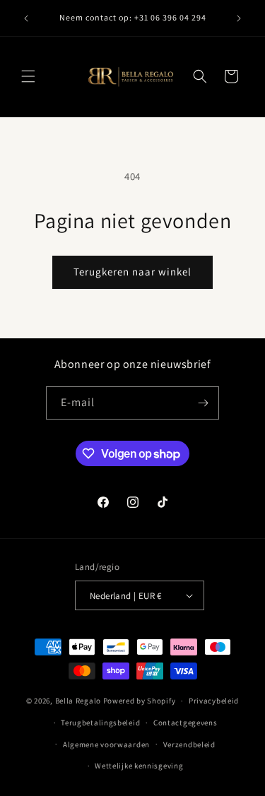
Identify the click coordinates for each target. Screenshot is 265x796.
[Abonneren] (202, 403)
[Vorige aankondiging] (26, 18)
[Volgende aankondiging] (238, 18)
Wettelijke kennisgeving (139, 766)
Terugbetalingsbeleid (100, 722)
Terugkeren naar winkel (132, 271)
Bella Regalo (78, 701)
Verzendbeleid (189, 744)
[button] (28, 76)
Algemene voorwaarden (106, 744)
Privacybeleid (214, 701)
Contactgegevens (185, 722)
